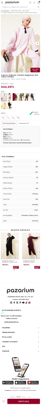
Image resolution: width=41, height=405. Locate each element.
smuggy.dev (8, 390)
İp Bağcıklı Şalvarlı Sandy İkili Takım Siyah (9, 261)
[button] (4, 43)
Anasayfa (6, 11)
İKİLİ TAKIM (26, 11)
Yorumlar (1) (24, 123)
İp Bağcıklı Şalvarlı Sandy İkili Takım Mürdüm (29, 261)
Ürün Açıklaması (9, 123)
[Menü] (2, 2)
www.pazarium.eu (11, 322)
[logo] (12, 2)
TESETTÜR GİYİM (16, 11)
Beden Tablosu (37, 113)
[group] (20, 43)
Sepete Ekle (23, 401)
